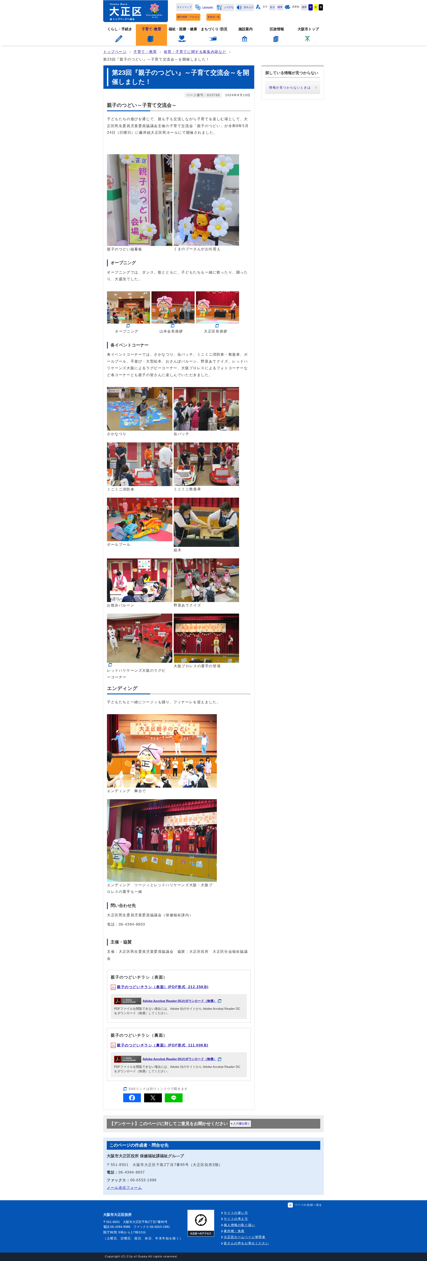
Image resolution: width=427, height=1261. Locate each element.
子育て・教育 (145, 52)
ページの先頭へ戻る (308, 1205)
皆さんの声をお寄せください (246, 1243)
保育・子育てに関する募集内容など (195, 52)
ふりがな (229, 7)
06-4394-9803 (132, 924)
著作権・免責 (234, 1231)
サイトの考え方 (236, 1218)
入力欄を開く (241, 1123)
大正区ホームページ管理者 (244, 1237)
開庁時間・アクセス (188, 17)
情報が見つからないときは (290, 87)
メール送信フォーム (124, 1188)
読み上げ (249, 7)
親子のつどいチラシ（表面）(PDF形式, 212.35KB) (163, 987)
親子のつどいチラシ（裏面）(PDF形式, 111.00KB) (162, 1045)
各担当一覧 (213, 17)
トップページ (115, 52)
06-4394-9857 (132, 1172)
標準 (280, 7)
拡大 (272, 7)
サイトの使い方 (236, 1212)
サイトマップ (184, 7)
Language (207, 7)
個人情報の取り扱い (239, 1225)
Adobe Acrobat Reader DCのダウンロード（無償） (179, 1001)
